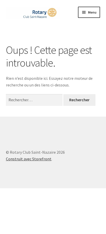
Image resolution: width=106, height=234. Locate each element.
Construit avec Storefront (28, 158)
